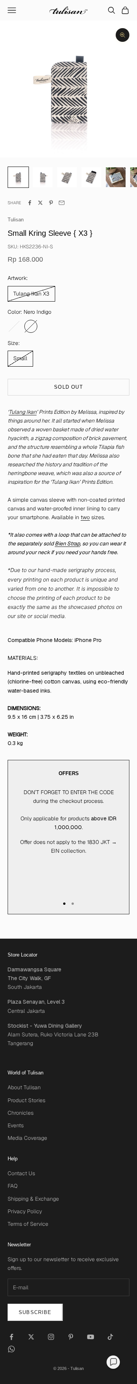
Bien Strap (67, 543)
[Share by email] (62, 203)
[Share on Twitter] (40, 203)
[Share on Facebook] (30, 203)
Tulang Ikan (23, 411)
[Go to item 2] (67, 177)
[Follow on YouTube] (90, 1337)
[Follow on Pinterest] (71, 1337)
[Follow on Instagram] (51, 1337)
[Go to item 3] (91, 177)
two (85, 517)
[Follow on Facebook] (11, 1337)
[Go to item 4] (115, 177)
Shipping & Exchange (33, 1198)
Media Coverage (27, 1138)
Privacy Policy (25, 1211)
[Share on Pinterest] (51, 203)
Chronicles (20, 1112)
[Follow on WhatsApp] (11, 1349)
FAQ (13, 1185)
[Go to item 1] (42, 177)
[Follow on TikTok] (110, 1337)
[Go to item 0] (18, 177)
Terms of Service (28, 1223)
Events (16, 1125)
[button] (113, 1362)
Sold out (68, 387)
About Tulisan (24, 1087)
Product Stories (26, 1100)
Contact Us (21, 1173)
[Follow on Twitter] (31, 1337)
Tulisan (16, 219)
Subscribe (35, 1312)
